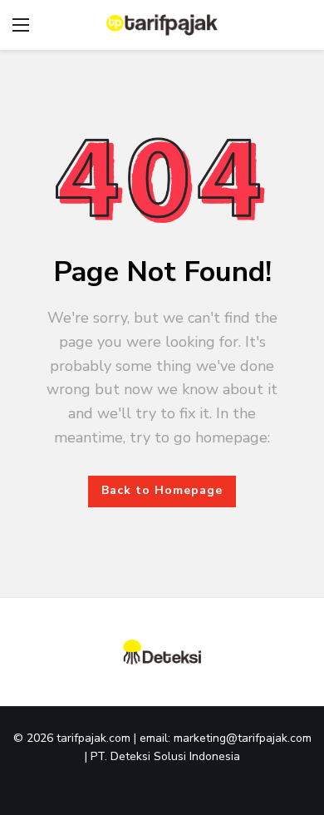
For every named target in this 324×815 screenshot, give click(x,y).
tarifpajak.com (95, 738)
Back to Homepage (162, 490)
